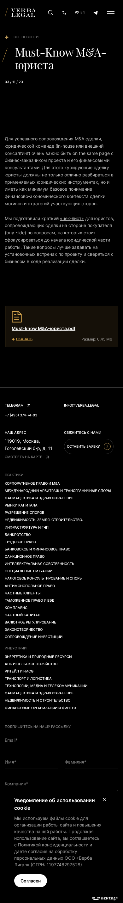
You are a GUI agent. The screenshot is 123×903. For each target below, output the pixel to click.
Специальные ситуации (28, 571)
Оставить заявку (83, 446)
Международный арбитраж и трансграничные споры (58, 490)
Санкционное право (24, 556)
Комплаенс (16, 607)
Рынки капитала (21, 505)
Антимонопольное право (30, 586)
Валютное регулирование (30, 622)
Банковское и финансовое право (37, 549)
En (82, 12)
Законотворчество (24, 629)
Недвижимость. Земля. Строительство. (44, 520)
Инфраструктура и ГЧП (27, 527)
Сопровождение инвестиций (33, 637)
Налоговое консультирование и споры (44, 578)
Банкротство (18, 534)
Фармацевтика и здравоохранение (39, 498)
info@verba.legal (81, 405)
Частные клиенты (23, 593)
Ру (77, 12)
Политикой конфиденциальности (53, 844)
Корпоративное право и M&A (32, 483)
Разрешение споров (24, 512)
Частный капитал (22, 615)
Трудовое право (20, 542)
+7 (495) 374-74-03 (21, 415)
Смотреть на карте (23, 457)
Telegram (14, 405)
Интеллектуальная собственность (39, 564)
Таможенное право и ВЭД (29, 600)
